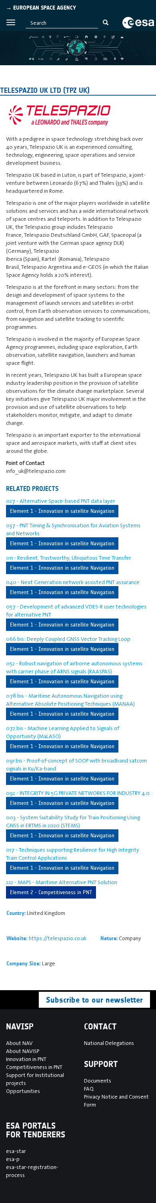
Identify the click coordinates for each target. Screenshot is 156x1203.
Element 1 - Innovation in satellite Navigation (62, 511)
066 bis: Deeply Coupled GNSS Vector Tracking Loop (68, 639)
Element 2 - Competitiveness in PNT (51, 892)
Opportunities (23, 1091)
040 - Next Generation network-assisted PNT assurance (73, 582)
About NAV (19, 1043)
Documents (97, 1080)
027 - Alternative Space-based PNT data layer (60, 500)
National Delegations (109, 1043)
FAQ (89, 1088)
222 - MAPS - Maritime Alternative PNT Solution (61, 882)
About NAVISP (22, 1051)
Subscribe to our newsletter (94, 1000)
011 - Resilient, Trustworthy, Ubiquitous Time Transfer (68, 557)
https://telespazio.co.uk (57, 938)
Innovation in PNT (26, 1059)
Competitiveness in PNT (34, 1067)
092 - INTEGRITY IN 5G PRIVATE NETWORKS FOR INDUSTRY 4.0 (78, 793)
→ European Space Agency (41, 7)
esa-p (13, 1159)
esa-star (16, 1151)
